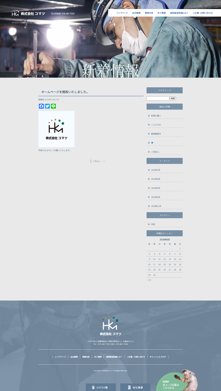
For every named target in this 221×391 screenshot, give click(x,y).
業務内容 (149, 13)
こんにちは (156, 124)
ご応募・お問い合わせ (206, 13)
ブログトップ (164, 90)
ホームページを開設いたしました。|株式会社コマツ (29, 22)
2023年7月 (155, 169)
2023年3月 (155, 188)
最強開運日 (156, 133)
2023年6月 (155, 178)
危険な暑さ (156, 115)
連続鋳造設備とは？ (179, 13)
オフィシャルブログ (158, 356)
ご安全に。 (98, 161)
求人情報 (162, 13)
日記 (153, 224)
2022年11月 (156, 206)
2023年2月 (155, 197)
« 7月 (149, 280)
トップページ (119, 13)
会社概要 (136, 13)
